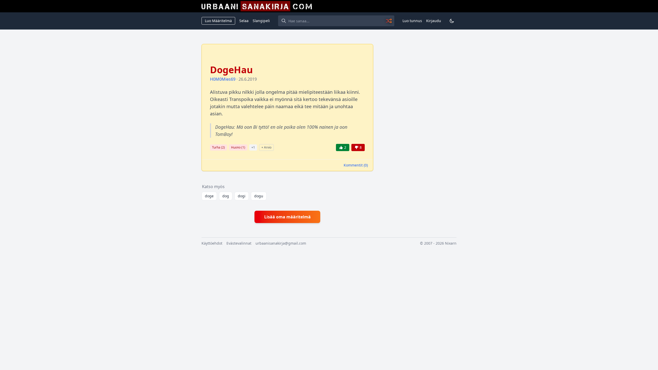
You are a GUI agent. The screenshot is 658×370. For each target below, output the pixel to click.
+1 (253, 147)
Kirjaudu (433, 20)
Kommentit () (356, 165)
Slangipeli (261, 20)
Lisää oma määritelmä (287, 217)
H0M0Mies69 (222, 79)
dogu (258, 195)
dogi (241, 195)
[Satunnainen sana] (389, 21)
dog (225, 195)
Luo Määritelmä (218, 20)
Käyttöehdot (212, 243)
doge (209, 195)
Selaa (244, 20)
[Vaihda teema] (451, 20)
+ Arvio (266, 147)
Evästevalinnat (238, 243)
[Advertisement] (417, 121)
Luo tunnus (412, 20)
